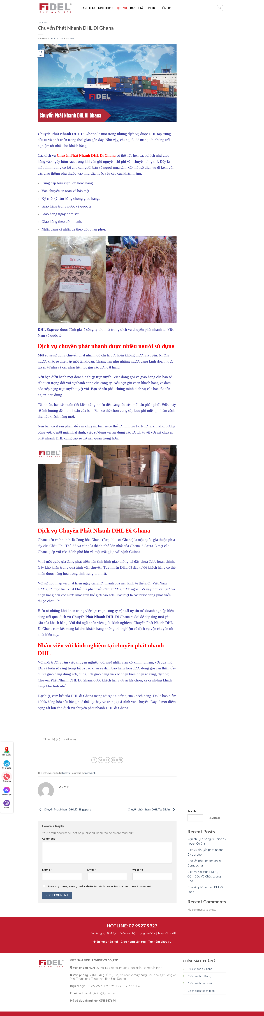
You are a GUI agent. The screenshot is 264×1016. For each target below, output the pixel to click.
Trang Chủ (87, 8)
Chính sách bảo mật (200, 983)
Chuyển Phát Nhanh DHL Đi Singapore (67, 809)
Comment (49, 838)
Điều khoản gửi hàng (200, 969)
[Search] (220, 8)
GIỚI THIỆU (105, 8)
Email (91, 869)
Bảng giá (136, 8)
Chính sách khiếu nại (200, 976)
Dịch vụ (121, 8)
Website (137, 869)
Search (191, 811)
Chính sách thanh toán (201, 990)
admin (71, 38)
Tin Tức (151, 8)
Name (47, 869)
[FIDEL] (56, 8)
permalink (90, 772)
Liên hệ (166, 8)
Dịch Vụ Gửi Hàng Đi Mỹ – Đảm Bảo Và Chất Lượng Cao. (204, 876)
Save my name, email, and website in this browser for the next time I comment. (100, 886)
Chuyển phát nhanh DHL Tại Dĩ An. (149, 809)
